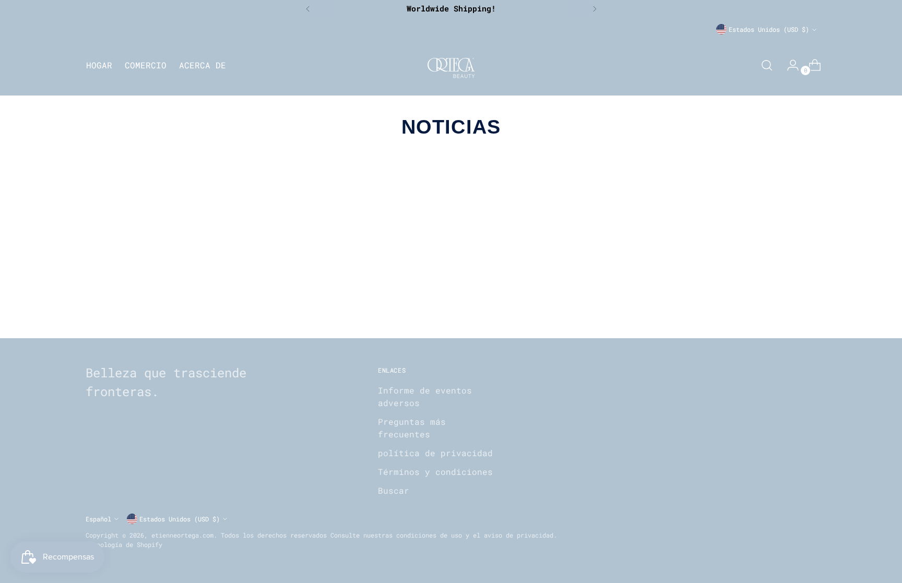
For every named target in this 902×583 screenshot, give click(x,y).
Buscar (393, 490)
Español (98, 519)
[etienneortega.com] (451, 65)
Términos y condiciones (435, 471)
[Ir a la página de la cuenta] (788, 65)
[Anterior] (307, 9)
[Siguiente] (594, 9)
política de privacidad (435, 452)
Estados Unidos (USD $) (769, 29)
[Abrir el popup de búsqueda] (766, 65)
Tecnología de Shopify (124, 544)
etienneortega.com (182, 535)
